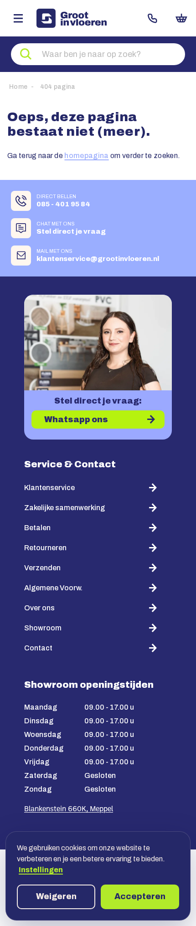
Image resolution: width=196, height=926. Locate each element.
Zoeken (26, 54)
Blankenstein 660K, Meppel (68, 809)
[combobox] (98, 54)
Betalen (37, 528)
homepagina (86, 155)
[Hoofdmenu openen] (18, 18)
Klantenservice (49, 487)
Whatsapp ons (76, 419)
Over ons (39, 608)
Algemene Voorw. (53, 588)
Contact (152, 18)
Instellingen (41, 870)
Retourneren (45, 548)
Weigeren (56, 896)
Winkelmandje (181, 18)
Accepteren (139, 896)
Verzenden (42, 568)
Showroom (43, 628)
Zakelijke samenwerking (64, 508)
